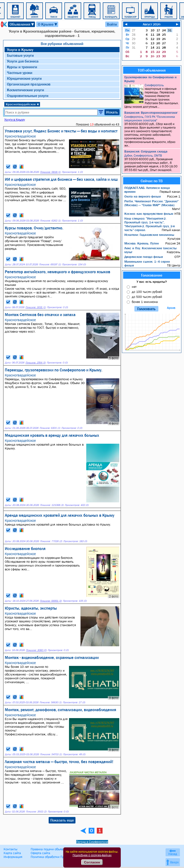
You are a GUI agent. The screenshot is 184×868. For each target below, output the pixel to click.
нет (134, 287)
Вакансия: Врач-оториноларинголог (151, 112)
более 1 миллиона (145, 302)
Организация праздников (29, 84)
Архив (171, 308)
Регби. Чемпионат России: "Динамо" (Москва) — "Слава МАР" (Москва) (151, 203)
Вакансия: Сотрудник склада (145, 151)
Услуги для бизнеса (23, 61)
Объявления (22, 24)
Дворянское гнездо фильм (143, 257)
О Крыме (48, 24)
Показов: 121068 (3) (51, 505)
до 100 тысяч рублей (147, 292)
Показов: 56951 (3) (51, 601)
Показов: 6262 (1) (50, 220)
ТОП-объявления (152, 70)
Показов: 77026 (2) (51, 541)
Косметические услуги (25, 90)
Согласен (92, 862)
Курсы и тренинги (22, 67)
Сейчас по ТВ (152, 181)
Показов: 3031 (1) (35, 307)
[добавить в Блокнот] (8, 167)
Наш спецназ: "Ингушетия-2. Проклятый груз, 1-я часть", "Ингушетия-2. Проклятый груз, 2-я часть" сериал (149, 224)
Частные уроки (19, 72)
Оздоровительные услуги (27, 95)
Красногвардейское (22, 104)
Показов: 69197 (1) (50, 264)
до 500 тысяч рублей (147, 297)
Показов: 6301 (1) (50, 428)
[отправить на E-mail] (15, 167)
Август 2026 (152, 24)
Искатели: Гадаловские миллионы (149, 235)
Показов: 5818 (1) (50, 172)
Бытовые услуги (20, 55)
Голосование (151, 275)
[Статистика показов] (21, 167)
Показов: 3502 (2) (36, 811)
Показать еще (62, 820)
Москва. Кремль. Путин (141, 243)
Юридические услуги (24, 78)
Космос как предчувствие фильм (148, 214)
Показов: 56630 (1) (51, 702)
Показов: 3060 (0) (36, 650)
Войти (112, 24)
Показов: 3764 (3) (35, 362)
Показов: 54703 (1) (51, 754)
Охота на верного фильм (142, 196)
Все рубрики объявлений (62, 43)
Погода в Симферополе (92, 842)
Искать (112, 112)
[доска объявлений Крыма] (3, 24)
